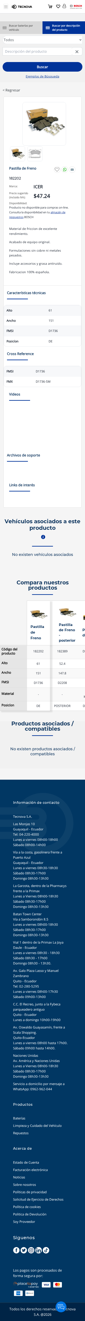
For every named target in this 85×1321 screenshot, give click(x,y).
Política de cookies (27, 1207)
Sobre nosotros (24, 1184)
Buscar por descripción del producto (66, 28)
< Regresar (11, 90)
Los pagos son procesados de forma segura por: (37, 1273)
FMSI (5, 682)
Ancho (6, 672)
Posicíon (8, 705)
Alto (5, 663)
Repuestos (21, 1133)
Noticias (19, 1177)
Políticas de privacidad (30, 1192)
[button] (64, 5)
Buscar (42, 66)
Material (8, 694)
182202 (38, 651)
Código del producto (9, 651)
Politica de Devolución (29, 1214)
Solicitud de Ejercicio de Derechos (38, 1199)
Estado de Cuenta (26, 1162)
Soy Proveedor (24, 1221)
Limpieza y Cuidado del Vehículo (37, 1125)
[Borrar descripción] (77, 51)
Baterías (19, 1118)
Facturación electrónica (30, 1170)
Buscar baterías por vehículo (21, 28)
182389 (62, 651)
